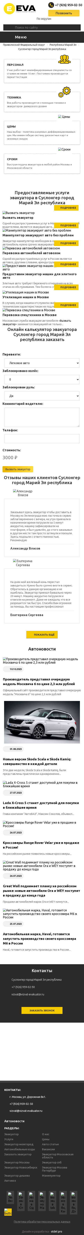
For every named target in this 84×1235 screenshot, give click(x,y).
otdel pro (56, 1231)
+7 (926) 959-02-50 (64, 5)
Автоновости (42, 648)
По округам (44, 18)
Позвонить (64, 13)
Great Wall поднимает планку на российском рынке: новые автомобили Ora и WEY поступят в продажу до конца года (41, 890)
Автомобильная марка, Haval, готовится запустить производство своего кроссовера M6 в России (39, 938)
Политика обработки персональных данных (42, 1221)
